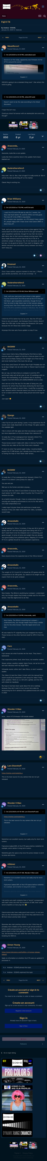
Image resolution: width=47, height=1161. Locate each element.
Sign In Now (23, 1026)
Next (40, 37)
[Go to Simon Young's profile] (4, 946)
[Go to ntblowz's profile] (4, 865)
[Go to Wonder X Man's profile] (4, 710)
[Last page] (44, 37)
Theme (17, 1153)
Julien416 (28, 97)
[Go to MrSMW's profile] (4, 348)
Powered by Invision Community (23, 1158)
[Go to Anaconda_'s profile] (4, 147)
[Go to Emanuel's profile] (4, 265)
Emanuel (11, 264)
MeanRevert (13, 46)
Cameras (19, 30)
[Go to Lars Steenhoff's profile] (4, 767)
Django (10, 415)
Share (24, 1039)
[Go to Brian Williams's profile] (4, 200)
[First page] (2, 37)
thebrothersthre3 (15, 168)
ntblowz (11, 864)
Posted (16, 49)
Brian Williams (14, 199)
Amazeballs (12, 521)
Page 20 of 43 (23, 37)
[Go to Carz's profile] (4, 647)
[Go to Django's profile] (4, 416)
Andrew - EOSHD (9, 28)
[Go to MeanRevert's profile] (4, 47)
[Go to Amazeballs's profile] (4, 522)
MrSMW (11, 347)
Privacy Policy (28, 1153)
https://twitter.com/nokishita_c (12, 773)
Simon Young (13, 945)
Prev (7, 37)
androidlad (28, 55)
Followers (23, 1044)
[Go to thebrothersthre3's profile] (4, 169)
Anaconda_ (12, 146)
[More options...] (43, 47)
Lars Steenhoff (14, 766)
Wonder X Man (14, 709)
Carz (9, 646)
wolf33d (27, 207)
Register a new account (23, 1011)
